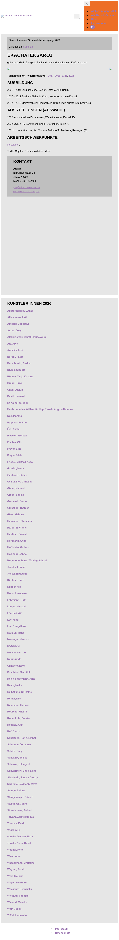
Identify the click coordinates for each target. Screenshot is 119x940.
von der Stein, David (19, 843)
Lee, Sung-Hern (16, 626)
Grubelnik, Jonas (17, 501)
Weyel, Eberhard (17, 882)
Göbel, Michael (15, 488)
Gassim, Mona (15, 468)
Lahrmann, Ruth (16, 600)
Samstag (28, 46)
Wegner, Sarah (15, 869)
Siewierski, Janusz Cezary (22, 777)
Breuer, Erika (14, 383)
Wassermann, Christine (21, 862)
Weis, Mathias (15, 876)
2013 (51, 75)
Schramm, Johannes (19, 744)
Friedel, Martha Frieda (20, 461)
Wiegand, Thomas (18, 895)
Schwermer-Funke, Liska (21, 770)
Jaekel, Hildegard (17, 573)
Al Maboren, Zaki (17, 317)
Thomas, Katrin (16, 823)
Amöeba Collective (18, 323)
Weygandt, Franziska (19, 889)
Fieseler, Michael (17, 435)
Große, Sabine (15, 494)
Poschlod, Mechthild (19, 672)
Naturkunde (14, 659)
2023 (71, 75)
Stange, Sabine (16, 790)
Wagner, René (15, 849)
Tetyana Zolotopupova (20, 816)
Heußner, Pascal (16, 534)
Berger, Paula (15, 356)
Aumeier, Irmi (15, 350)
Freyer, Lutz (14, 448)
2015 (57, 75)
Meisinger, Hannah (18, 639)
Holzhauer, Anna (17, 554)
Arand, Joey (14, 330)
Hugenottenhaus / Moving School (27, 560)
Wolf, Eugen (14, 908)
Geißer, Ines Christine (19, 481)
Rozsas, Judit (15, 724)
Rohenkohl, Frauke (18, 718)
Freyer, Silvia (14, 455)
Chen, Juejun (15, 389)
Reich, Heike (14, 685)
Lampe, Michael (16, 606)
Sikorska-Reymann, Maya (22, 784)
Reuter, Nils (14, 698)
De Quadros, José (17, 402)
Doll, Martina (14, 415)
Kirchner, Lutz (15, 580)
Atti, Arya (12, 343)
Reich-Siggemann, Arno (21, 678)
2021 (64, 75)
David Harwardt (16, 396)
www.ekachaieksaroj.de (26, 191)
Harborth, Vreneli (17, 527)
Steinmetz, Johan (17, 803)
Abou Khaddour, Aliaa (20, 310)
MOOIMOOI (13, 645)
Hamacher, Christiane (20, 521)
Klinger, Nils (14, 586)
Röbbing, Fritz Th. (17, 711)
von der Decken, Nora (20, 836)
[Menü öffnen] (77, 16)
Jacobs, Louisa (16, 567)
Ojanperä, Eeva (16, 665)
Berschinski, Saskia (19, 363)
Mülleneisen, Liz (16, 652)
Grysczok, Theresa (18, 507)
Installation (13, 144)
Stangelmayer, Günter (20, 797)
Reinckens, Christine (19, 691)
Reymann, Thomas (18, 705)
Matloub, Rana (15, 632)
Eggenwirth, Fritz (17, 422)
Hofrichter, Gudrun (18, 547)
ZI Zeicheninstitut (17, 915)
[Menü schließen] (87, 3)
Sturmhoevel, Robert (19, 810)
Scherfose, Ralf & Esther (21, 738)
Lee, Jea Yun (14, 613)
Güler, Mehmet (15, 514)
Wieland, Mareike (17, 902)
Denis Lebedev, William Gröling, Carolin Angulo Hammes (40, 409)
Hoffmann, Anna (16, 540)
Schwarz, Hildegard (18, 764)
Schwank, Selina (17, 757)
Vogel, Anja (13, 830)
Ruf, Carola (13, 731)
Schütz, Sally (14, 751)
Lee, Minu (13, 619)
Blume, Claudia (16, 369)
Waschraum (14, 856)
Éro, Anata (13, 429)
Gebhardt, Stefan (17, 475)
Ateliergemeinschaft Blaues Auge (26, 337)
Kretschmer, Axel (17, 593)
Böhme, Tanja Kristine (20, 376)
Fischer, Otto (14, 442)
